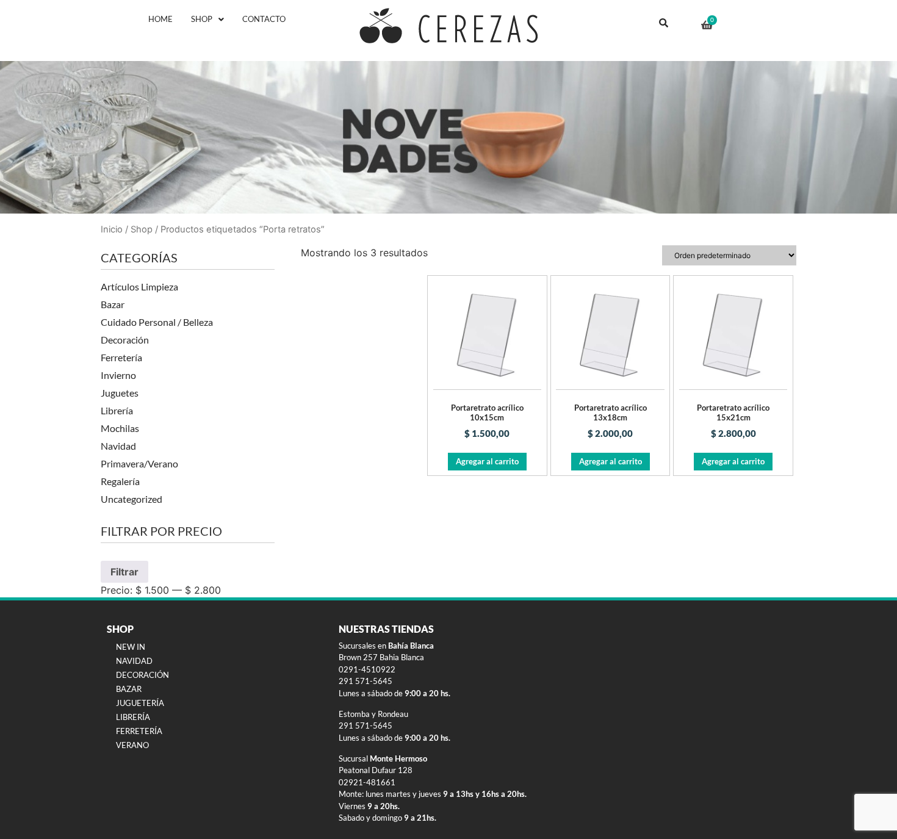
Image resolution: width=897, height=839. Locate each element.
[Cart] (706, 25)
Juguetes (120, 392)
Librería (117, 410)
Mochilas (120, 428)
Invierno (118, 375)
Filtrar (124, 572)
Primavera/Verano (139, 463)
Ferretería (121, 357)
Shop (201, 19)
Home (160, 19)
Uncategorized (131, 499)
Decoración (125, 339)
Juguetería (140, 703)
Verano (132, 745)
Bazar (112, 304)
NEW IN (130, 647)
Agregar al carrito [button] (487, 461)
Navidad (118, 446)
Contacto (264, 19)
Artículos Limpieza (139, 286)
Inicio (112, 229)
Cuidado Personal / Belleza (157, 322)
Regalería (120, 481)
